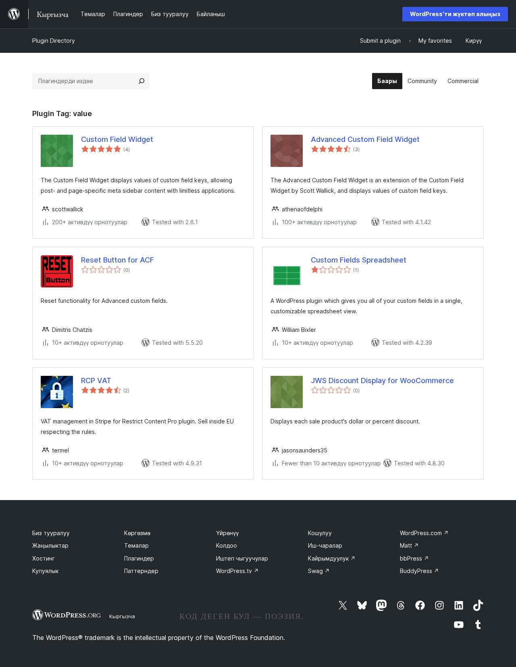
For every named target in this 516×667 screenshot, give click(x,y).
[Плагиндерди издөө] (141, 81)
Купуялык (45, 570)
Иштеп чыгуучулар (242, 558)
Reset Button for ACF (117, 260)
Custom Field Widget (117, 139)
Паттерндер (141, 570)
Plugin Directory (53, 40)
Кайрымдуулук (332, 558)
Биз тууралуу (51, 532)
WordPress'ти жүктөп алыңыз (455, 13)
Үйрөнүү (227, 532)
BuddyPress (419, 570)
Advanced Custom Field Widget (365, 139)
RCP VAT (96, 380)
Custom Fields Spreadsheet (358, 260)
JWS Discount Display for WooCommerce (382, 380)
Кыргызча (122, 616)
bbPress (414, 558)
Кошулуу (320, 532)
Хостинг (43, 558)
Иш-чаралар (325, 545)
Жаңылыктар (50, 545)
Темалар (136, 545)
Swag (319, 570)
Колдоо (226, 545)
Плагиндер (139, 558)
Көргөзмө (137, 532)
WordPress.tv (237, 570)
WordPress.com (424, 532)
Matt (409, 545)
